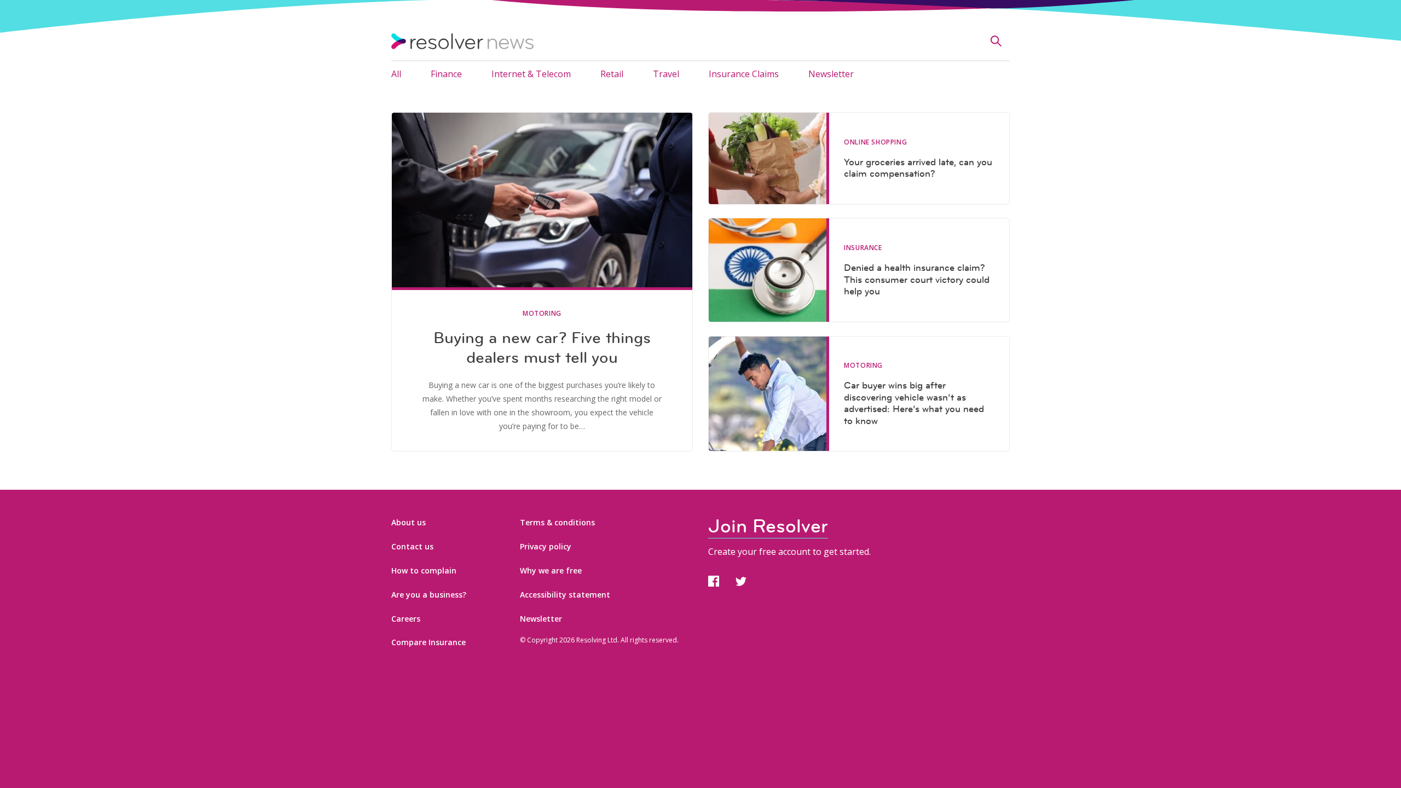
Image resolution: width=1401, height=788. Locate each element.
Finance (446, 74)
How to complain (423, 570)
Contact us (412, 546)
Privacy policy (545, 546)
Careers (405, 618)
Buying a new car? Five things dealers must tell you (542, 347)
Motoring (542, 313)
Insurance (863, 248)
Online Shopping (875, 142)
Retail (611, 74)
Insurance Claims (744, 74)
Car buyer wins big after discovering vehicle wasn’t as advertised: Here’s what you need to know (914, 403)
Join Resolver (768, 526)
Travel (666, 74)
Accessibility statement (565, 594)
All (396, 74)
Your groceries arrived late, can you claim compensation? (918, 168)
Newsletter (831, 74)
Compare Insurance (428, 642)
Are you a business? (428, 594)
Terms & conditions (557, 522)
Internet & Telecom (531, 74)
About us (408, 522)
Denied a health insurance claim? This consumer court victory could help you (916, 279)
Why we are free (551, 570)
